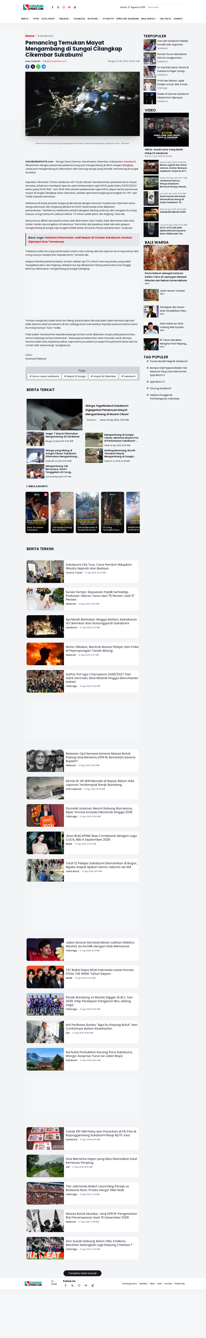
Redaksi (143, 1283)
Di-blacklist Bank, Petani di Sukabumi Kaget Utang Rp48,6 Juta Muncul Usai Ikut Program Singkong (173, 73)
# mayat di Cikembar (103, 376)
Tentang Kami (129, 1283)
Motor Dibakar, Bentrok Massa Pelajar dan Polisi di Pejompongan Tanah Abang (102, 649)
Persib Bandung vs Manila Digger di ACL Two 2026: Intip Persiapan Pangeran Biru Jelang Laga (99, 1001)
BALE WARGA (148, 18)
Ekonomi (93, 18)
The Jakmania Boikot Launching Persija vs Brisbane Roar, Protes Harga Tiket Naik (97, 1188)
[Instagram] (63, 7)
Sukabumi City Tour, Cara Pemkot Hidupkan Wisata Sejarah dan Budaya (99, 566)
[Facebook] (52, 7)
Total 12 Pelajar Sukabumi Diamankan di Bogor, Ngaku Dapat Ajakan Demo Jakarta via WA (101, 865)
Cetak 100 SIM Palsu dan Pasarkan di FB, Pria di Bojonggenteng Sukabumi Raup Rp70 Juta (101, 1133)
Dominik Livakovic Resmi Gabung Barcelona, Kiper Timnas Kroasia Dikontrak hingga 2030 (99, 810)
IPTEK (36, 18)
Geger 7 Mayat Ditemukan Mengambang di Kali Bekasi (62, 435)
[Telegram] (44, 66)
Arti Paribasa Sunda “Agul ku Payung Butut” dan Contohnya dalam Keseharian (102, 1027)
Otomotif (108, 18)
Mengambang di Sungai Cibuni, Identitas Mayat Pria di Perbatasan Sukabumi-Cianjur (121, 439)
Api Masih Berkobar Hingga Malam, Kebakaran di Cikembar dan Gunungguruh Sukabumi (101, 621)
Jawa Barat (72, 871)
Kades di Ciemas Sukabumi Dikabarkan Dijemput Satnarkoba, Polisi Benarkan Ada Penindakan (173, 99)
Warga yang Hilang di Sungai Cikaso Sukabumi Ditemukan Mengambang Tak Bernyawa (61, 455)
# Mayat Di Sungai (75, 376)
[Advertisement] (12, 84)
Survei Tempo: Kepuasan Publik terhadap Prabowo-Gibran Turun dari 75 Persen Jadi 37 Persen (100, 596)
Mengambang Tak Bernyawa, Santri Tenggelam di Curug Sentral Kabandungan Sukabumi (59, 472)
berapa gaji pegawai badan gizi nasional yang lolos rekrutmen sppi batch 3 (168, 371)
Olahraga (79, 18)
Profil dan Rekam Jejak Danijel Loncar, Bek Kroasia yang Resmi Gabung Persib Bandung (173, 86)
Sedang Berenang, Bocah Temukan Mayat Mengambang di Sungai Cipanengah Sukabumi (119, 455)
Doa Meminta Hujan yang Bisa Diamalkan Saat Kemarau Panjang (101, 1161)
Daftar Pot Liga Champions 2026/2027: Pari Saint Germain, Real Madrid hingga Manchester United (102, 678)
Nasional (71, 604)
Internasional (73, 789)
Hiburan (63, 18)
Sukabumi (130, 161)
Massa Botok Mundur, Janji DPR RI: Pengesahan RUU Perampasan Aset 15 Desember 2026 (101, 1216)
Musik (69, 844)
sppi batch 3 (157, 381)
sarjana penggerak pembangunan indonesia (164, 396)
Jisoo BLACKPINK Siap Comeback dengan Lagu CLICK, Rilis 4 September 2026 (101, 838)
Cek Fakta (165, 18)
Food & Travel (74, 572)
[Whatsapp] (38, 66)
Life (68, 1033)
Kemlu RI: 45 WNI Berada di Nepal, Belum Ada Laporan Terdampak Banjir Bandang (100, 783)
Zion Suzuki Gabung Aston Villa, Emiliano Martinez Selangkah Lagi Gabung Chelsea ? (99, 1243)
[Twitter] (58, 7)
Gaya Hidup (47, 18)
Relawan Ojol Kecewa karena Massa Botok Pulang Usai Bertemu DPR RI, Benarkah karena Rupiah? (100, 757)
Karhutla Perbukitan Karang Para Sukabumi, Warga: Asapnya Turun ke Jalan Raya (99, 1054)
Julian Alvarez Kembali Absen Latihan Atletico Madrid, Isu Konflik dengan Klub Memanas (100, 944)
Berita (25, 18)
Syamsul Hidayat (35, 358)
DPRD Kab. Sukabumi (127, 18)
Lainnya (178, 18)
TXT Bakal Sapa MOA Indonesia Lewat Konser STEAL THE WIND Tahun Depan (100, 972)
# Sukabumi (128, 376)
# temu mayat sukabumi (44, 376)
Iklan (152, 1283)
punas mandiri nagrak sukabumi (168, 361)
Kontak (168, 1283)
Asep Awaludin (32, 61)
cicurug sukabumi (160, 388)
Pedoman (180, 1283)
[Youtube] (69, 7)
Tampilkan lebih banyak (82, 1273)
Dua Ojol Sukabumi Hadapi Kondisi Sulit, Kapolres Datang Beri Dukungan (172, 44)
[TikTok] (74, 7)
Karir (159, 1283)
